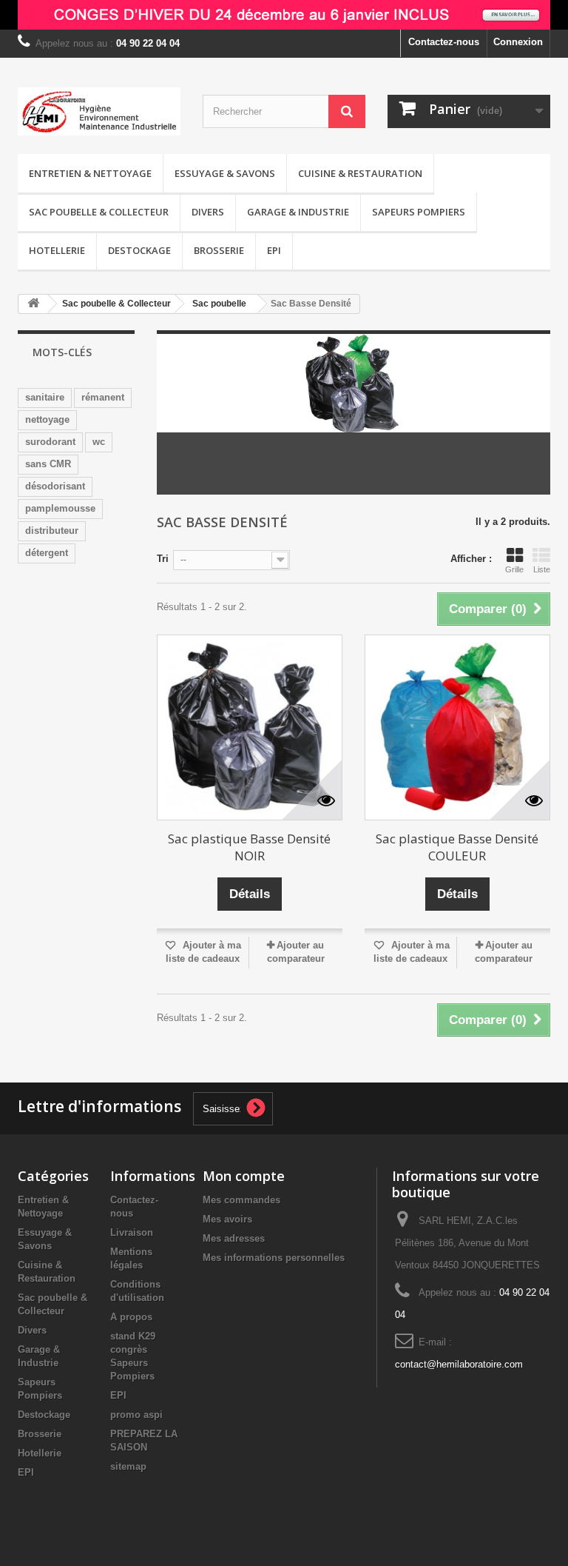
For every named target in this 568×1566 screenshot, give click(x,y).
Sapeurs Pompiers (418, 211)
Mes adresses (234, 1238)
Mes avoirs (227, 1219)
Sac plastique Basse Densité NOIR (249, 847)
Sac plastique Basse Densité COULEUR (457, 847)
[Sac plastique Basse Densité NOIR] (249, 727)
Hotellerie (57, 250)
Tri (163, 558)
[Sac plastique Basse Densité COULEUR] (457, 727)
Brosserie (219, 250)
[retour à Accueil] (33, 304)
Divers (208, 211)
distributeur (51, 530)
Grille (514, 569)
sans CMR (48, 463)
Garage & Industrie (298, 211)
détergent (46, 552)
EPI (274, 250)
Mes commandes (241, 1199)
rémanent (102, 397)
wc (98, 441)
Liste (541, 569)
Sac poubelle (219, 303)
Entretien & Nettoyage (90, 173)
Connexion (518, 41)
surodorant (50, 441)
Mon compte (244, 1176)
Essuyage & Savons (225, 173)
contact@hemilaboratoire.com (459, 1364)
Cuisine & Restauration (360, 173)
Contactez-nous (443, 41)
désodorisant (55, 486)
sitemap (128, 1466)
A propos (131, 1316)
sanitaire (44, 397)
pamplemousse (60, 508)
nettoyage (47, 419)
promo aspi (136, 1414)
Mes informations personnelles (274, 1257)
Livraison (131, 1232)
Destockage (139, 250)
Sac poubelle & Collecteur (99, 211)
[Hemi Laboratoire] (99, 111)
